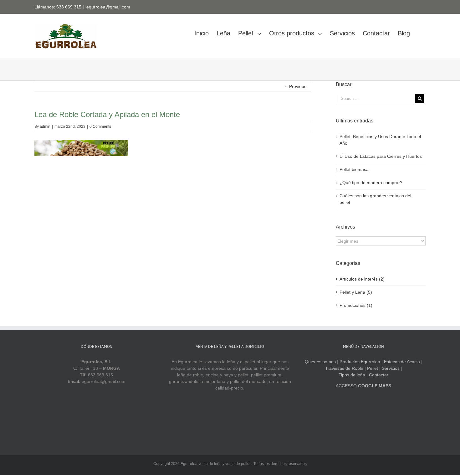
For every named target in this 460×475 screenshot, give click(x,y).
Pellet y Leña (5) (356, 292)
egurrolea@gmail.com (108, 6)
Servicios (391, 368)
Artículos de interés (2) (362, 278)
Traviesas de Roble (344, 368)
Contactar (378, 374)
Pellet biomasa (354, 169)
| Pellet (371, 368)
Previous (297, 86)
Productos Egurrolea (360, 361)
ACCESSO (363, 385)
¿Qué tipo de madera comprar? (371, 182)
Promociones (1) (356, 305)
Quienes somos (320, 361)
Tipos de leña (352, 374)
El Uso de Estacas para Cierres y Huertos (381, 156)
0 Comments (100, 126)
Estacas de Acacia (402, 361)
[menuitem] (205, 31)
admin (45, 126)
